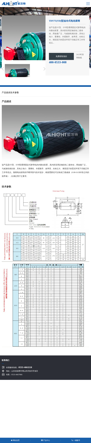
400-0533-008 (57, 62)
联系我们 (5, 360)
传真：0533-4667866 (14, 374)
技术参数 (14, 92)
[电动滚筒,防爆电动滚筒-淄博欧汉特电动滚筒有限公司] (14, 3)
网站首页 (16, 440)
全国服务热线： (19, 367)
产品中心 (46, 440)
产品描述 (6, 92)
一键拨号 (76, 440)
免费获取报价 (61, 56)
